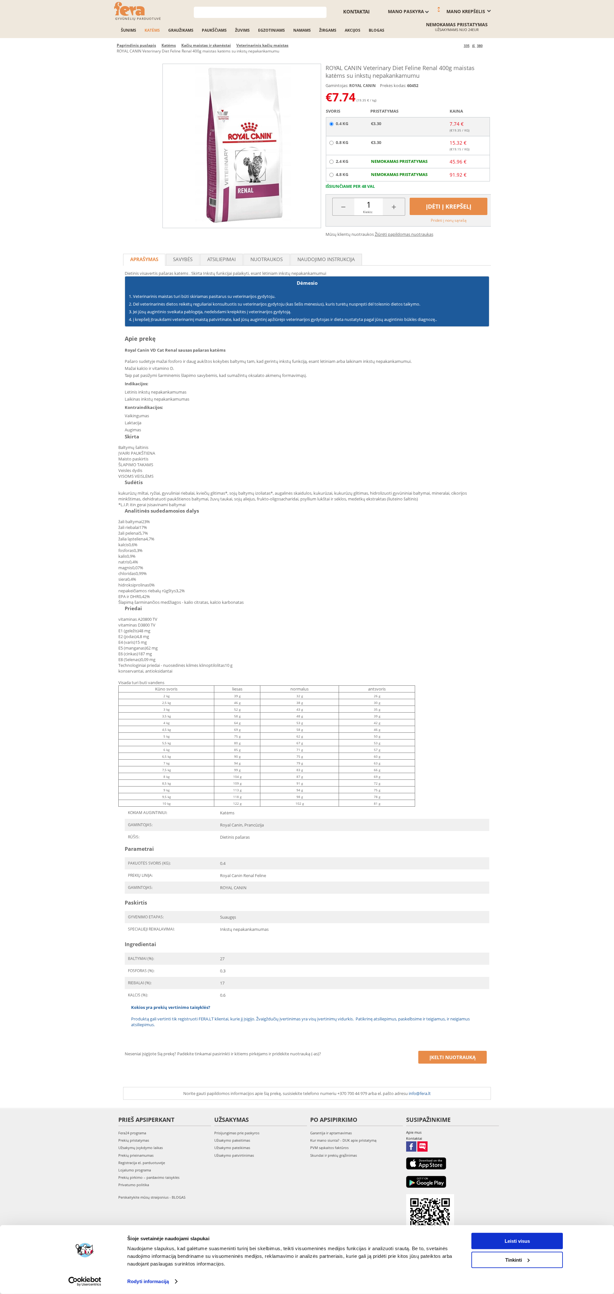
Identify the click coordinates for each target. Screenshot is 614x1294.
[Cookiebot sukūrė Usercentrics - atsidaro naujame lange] (85, 1281)
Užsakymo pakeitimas (232, 1140)
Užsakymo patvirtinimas (234, 1155)
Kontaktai (356, 11)
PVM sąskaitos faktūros (329, 1147)
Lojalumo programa (134, 1170)
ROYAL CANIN (362, 85)
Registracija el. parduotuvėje (141, 1162)
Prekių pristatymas (133, 1140)
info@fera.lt (420, 1093)
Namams (302, 30)
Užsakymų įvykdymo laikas (140, 1147)
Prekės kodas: (393, 85)
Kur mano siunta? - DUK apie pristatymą (343, 1140)
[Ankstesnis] (458, 46)
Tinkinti (513, 1259)
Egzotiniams (271, 30)
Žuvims (242, 30)
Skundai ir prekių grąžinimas (333, 1155)
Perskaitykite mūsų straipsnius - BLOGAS (151, 1197)
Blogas (376, 30)
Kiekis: (368, 212)
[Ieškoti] (321, 12)
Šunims (128, 30)
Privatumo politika (133, 1184)
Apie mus (413, 1132)
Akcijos (352, 30)
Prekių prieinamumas (136, 1155)
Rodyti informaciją (148, 1281)
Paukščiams (214, 30)
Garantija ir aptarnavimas (331, 1132)
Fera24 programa (132, 1132)
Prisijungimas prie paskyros (236, 1132)
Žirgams (327, 30)
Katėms (152, 30)
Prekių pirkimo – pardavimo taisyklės (148, 1177)
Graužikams (180, 30)
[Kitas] (488, 46)
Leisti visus (517, 1241)
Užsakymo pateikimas (232, 1147)
